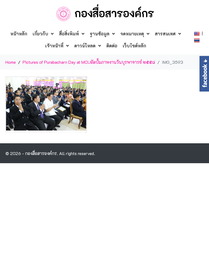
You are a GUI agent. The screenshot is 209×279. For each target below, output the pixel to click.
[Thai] (197, 40)
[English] (197, 33)
